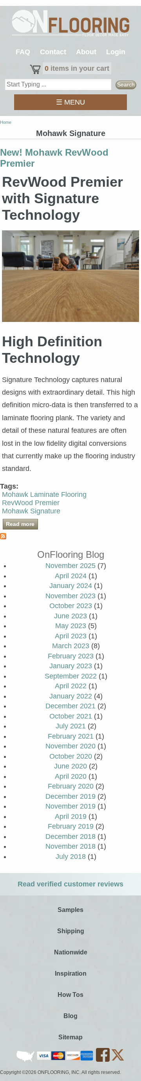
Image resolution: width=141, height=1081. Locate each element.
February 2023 (71, 656)
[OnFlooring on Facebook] (103, 1060)
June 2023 (70, 616)
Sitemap (70, 1037)
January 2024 (70, 586)
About (86, 52)
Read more (22, 524)
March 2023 (70, 646)
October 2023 (70, 606)
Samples (70, 909)
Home (5, 122)
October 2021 (70, 716)
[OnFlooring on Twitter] (118, 1060)
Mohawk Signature (31, 511)
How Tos (70, 994)
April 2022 (71, 686)
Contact (53, 52)
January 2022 (70, 696)
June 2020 (70, 766)
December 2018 (70, 836)
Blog (70, 1016)
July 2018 (71, 856)
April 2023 (71, 636)
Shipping (70, 931)
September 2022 (71, 676)
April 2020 (71, 776)
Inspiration (71, 973)
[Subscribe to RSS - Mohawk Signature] (3, 537)
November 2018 (70, 846)
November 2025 (70, 566)
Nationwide (70, 952)
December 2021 (70, 706)
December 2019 (70, 796)
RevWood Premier (31, 503)
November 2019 (70, 806)
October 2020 (70, 756)
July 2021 (71, 726)
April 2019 (71, 816)
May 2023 (70, 626)
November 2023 (70, 596)
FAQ (23, 52)
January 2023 (70, 666)
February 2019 (71, 826)
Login (115, 52)
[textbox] (58, 84)
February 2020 (71, 786)
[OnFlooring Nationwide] (26, 1060)
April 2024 (71, 576)
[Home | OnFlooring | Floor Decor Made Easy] (70, 24)
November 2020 (70, 746)
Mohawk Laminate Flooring (44, 494)
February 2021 (71, 736)
